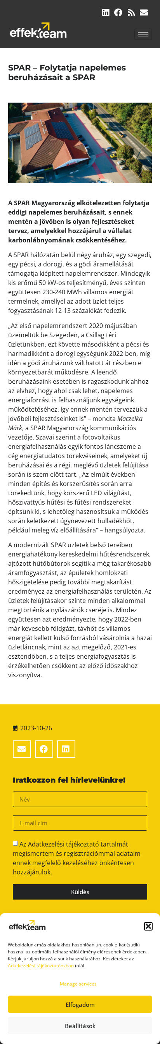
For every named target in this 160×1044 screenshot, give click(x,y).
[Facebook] (118, 13)
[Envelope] (144, 13)
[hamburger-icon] (143, 34)
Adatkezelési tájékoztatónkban (41, 965)
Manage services (78, 983)
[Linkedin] (105, 13)
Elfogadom (80, 1004)
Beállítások (80, 1026)
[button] (148, 926)
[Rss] (131, 13)
